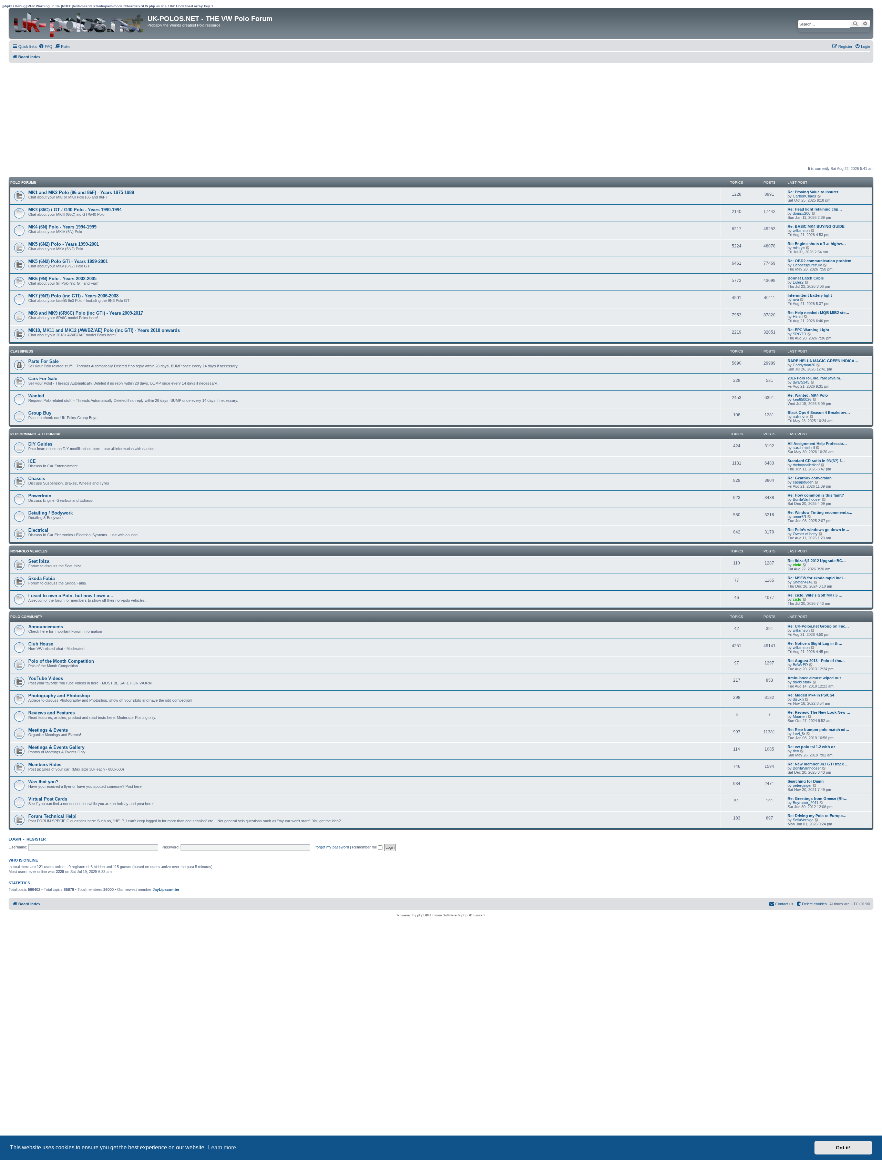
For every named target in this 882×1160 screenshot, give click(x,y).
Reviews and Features (51, 712)
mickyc (799, 248)
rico (796, 751)
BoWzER (800, 665)
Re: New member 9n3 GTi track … (818, 764)
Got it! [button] (843, 1147)
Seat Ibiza (38, 561)
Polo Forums (23, 182)
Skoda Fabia (41, 578)
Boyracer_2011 (805, 803)
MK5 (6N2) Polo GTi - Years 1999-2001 (68, 261)
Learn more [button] (222, 1147)
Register (36, 839)
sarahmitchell (804, 448)
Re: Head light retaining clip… (815, 209)
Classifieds (21, 351)
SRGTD (799, 334)
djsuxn (798, 699)
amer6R (799, 517)
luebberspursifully (807, 265)
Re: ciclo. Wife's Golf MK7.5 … (815, 595)
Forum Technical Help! (52, 816)
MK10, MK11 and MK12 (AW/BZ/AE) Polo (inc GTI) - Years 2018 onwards (104, 330)
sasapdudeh (803, 482)
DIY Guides (40, 444)
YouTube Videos (45, 678)
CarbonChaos (804, 196)
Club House (40, 644)
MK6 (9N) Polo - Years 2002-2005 (62, 278)
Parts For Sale (43, 361)
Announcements (45, 626)
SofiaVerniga (803, 820)
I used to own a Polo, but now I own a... (70, 595)
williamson (801, 230)
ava (796, 299)
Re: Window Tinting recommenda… (820, 512)
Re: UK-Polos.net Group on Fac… (818, 626)
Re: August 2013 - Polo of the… (816, 661)
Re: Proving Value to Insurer (813, 192)
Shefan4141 (803, 582)
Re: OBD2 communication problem (819, 261)
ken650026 (802, 399)
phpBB (422, 915)
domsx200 (801, 213)
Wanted (36, 395)
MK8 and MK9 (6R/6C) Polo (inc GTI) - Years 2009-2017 (85, 313)
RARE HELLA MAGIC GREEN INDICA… (823, 361)
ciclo (797, 565)
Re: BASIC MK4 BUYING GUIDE (816, 226)
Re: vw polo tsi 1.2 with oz (811, 747)
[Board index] (78, 23)
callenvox (801, 417)
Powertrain (39, 495)
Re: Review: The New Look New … (819, 712)
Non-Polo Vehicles (29, 551)
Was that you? (43, 781)
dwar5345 (801, 382)
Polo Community (26, 617)
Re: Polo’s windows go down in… (818, 530)
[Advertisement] (215, 114)
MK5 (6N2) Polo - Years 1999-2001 (63, 244)
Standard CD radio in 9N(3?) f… (816, 461)
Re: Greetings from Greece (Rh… (818, 798)
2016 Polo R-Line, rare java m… (816, 378)
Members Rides (44, 764)
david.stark (802, 682)
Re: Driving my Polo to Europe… (817, 816)
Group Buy (39, 413)
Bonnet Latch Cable (806, 278)
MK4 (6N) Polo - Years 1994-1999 (62, 227)
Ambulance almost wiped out (814, 678)
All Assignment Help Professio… (817, 443)
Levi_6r (799, 734)
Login (15, 839)
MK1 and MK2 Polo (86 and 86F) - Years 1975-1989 (81, 192)
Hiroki (797, 317)
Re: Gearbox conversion (810, 478)
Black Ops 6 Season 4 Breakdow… (819, 412)
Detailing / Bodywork (50, 513)
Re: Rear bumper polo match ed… (818, 729)
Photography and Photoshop (59, 695)
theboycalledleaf (806, 465)
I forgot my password (331, 847)
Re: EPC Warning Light (808, 330)
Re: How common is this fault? (816, 495)
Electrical (38, 530)
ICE (32, 461)
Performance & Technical (35, 434)
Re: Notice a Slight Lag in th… (815, 643)
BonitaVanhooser (807, 499)
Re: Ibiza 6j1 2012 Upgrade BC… (817, 561)
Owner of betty (805, 534)
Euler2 (798, 282)
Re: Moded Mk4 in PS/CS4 (811, 695)
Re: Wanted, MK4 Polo (808, 395)
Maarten (800, 716)
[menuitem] (45, 46)
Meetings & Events (48, 730)
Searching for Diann (806, 781)
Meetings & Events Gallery (56, 747)
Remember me (365, 847)
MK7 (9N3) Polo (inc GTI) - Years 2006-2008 (73, 295)
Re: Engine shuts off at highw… (817, 244)
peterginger (802, 785)
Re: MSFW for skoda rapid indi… (817, 578)
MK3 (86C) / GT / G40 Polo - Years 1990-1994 (75, 209)
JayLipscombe (166, 889)
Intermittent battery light (810, 295)
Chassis (36, 478)
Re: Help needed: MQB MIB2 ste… (818, 313)
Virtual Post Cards (47, 799)
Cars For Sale (42, 378)
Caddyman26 (804, 365)
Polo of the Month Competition (61, 661)
